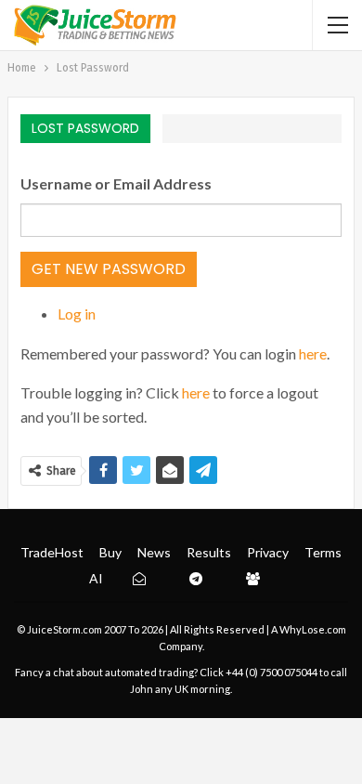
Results (209, 552)
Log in (77, 313)
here (313, 353)
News (154, 552)
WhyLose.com (312, 629)
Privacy (268, 552)
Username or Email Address (116, 183)
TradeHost (52, 552)
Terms (323, 552)
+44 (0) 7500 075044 (271, 672)
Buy (110, 552)
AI (96, 578)
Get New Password (109, 269)
